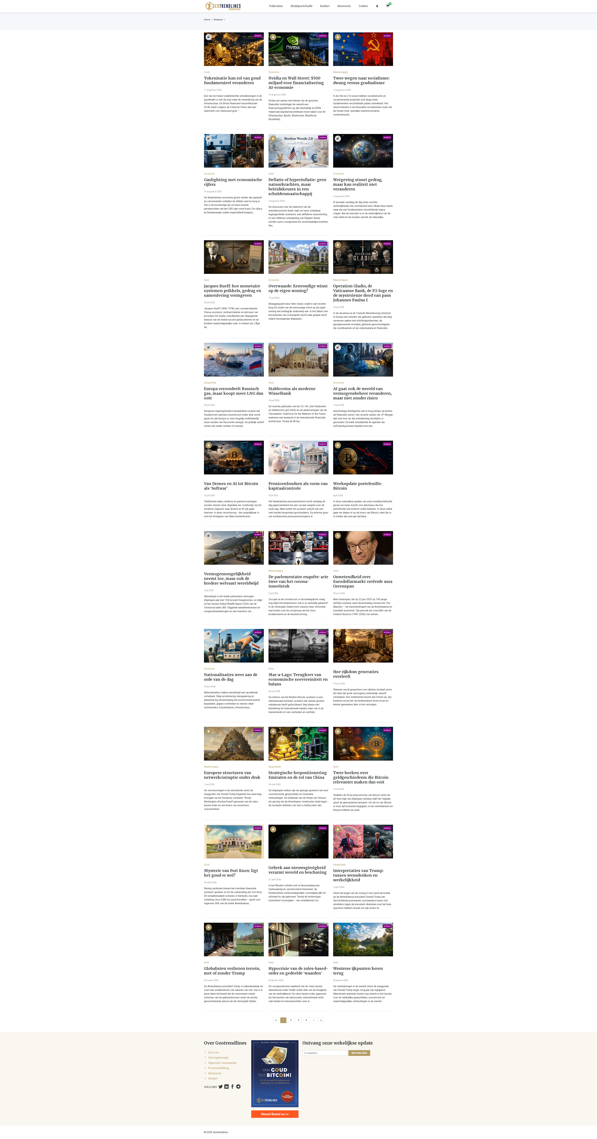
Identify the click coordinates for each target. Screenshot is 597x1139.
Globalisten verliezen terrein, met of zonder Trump (232, 971)
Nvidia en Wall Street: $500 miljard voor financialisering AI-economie (296, 83)
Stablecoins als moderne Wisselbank (292, 391)
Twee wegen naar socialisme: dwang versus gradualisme (361, 80)
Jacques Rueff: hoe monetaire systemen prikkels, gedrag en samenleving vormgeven (232, 291)
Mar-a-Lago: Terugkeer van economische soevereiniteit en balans (298, 680)
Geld (270, 173)
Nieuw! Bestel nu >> (275, 1114)
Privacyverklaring (218, 1068)
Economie (273, 72)
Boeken (325, 6)
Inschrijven (359, 1053)
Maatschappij (340, 72)
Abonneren (344, 6)
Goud (207, 72)
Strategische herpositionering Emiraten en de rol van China (297, 775)
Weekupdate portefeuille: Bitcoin (357, 486)
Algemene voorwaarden (222, 1062)
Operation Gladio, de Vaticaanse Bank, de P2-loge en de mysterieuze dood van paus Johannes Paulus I (363, 293)
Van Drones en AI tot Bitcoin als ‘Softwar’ (231, 486)
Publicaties (276, 6)
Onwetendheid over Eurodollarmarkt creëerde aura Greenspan (362, 582)
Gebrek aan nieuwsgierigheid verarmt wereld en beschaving (297, 870)
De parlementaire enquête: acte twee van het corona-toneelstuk (298, 582)
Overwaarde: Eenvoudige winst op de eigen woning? (298, 288)
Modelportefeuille (301, 6)
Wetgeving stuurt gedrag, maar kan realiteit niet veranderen (357, 185)
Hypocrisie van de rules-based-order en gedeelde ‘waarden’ (298, 971)
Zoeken (363, 6)
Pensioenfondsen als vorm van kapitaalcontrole (298, 486)
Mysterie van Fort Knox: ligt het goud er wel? (231, 873)
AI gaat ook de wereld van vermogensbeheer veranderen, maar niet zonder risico (362, 394)
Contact (213, 1078)
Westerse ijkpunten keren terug (358, 971)
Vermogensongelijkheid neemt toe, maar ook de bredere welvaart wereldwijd (231, 579)
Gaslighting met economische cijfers (233, 182)
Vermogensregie (218, 1057)
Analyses (218, 19)
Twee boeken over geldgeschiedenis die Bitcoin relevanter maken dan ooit (361, 778)
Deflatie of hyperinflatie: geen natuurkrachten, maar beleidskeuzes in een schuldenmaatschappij (297, 187)
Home (207, 19)
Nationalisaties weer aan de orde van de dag (230, 677)
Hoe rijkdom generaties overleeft (356, 674)
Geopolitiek (210, 382)
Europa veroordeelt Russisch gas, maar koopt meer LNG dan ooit (233, 394)
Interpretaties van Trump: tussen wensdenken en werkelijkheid (358, 875)
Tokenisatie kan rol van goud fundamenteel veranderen (232, 80)
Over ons (213, 1052)
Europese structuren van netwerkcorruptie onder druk (232, 775)
